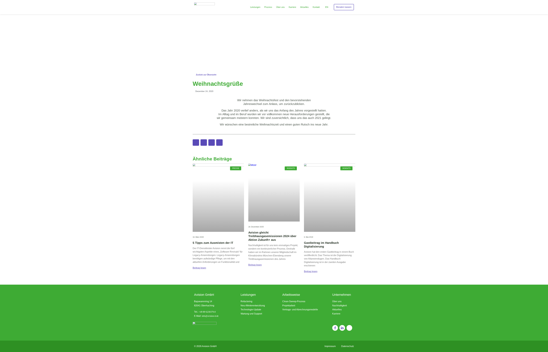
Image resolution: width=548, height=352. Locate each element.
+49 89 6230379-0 (207, 312)
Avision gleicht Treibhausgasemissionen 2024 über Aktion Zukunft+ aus (272, 236)
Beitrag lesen (199, 268)
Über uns (280, 7)
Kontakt (316, 7)
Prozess (268, 7)
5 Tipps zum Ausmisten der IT (213, 242)
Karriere (292, 7)
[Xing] (349, 328)
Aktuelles (304, 7)
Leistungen (255, 7)
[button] (196, 142)
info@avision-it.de (210, 316)
